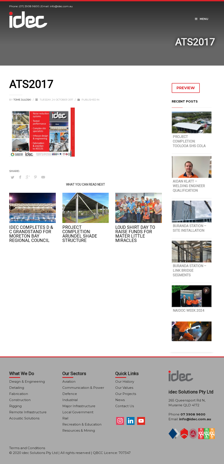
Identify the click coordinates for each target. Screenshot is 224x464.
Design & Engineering (27, 381)
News (120, 400)
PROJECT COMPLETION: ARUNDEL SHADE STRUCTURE (79, 234)
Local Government (77, 412)
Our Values (124, 388)
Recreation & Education (82, 424)
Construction (20, 400)
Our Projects (125, 394)
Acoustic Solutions (24, 418)
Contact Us (124, 406)
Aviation (68, 381)
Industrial (70, 400)
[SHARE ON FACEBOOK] (20, 177)
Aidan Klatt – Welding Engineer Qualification (189, 186)
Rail (65, 418)
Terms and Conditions (27, 448)
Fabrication (18, 394)
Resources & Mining (78, 430)
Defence (69, 394)
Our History (124, 381)
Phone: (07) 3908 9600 (24, 6)
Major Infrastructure (78, 406)
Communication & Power (83, 388)
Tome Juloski (22, 99)
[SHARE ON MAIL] (43, 177)
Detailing (16, 388)
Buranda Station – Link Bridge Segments (189, 270)
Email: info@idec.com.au (57, 6)
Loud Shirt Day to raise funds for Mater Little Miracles (135, 234)
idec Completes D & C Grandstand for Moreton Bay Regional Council (31, 234)
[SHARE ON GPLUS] (27, 177)
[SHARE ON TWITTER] (12, 177)
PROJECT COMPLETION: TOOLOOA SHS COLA (189, 141)
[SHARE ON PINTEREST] (35, 177)
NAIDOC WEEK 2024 (188, 310)
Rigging (15, 406)
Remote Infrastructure (28, 412)
